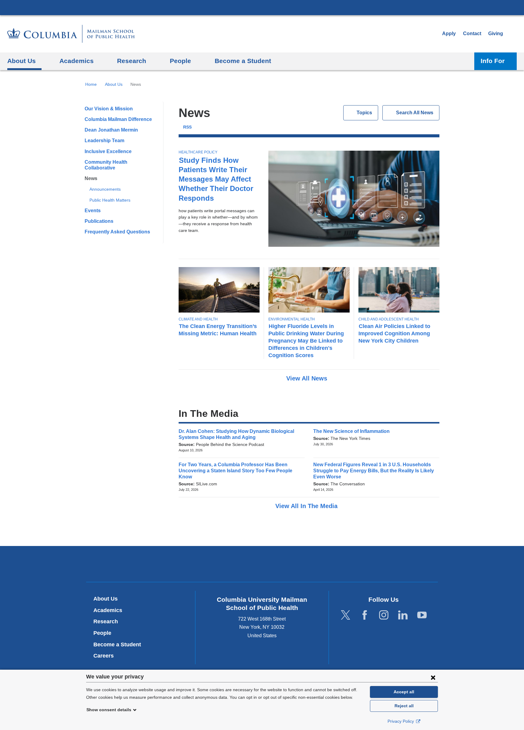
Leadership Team (104, 140)
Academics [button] (76, 60)
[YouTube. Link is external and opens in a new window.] (422, 615)
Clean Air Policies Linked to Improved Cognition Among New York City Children (394, 333)
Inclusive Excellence (108, 151)
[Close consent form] (433, 677)
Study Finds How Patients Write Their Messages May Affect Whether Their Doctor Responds (216, 179)
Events (93, 210)
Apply (449, 33)
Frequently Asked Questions (117, 231)
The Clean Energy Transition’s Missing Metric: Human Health (218, 330)
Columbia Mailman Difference (118, 119)
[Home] (71, 34)
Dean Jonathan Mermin (111, 129)
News (91, 178)
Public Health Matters (109, 200)
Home (91, 84)
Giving (495, 33)
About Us (114, 84)
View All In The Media (307, 506)
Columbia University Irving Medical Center (262, 7)
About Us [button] (21, 60)
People (102, 633)
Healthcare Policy (198, 152)
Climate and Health (198, 319)
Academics (107, 610)
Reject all (404, 705)
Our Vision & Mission (109, 108)
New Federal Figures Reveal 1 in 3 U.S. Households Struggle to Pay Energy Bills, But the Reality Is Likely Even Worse (373, 470)
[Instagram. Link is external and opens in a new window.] (384, 615)
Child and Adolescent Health (388, 319)
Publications (99, 221)
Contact (472, 33)
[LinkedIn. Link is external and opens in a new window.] (403, 615)
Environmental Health (291, 319)
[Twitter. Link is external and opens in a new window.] (346, 615)
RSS (187, 127)
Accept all (404, 691)
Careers (103, 656)
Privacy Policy (401, 721)
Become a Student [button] (243, 60)
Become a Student (117, 644)
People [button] (180, 60)
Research (105, 621)
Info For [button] (493, 60)
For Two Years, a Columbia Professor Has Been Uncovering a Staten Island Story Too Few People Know (235, 470)
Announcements (105, 189)
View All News (307, 378)
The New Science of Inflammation (353, 431)
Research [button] (131, 60)
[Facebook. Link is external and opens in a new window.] (365, 615)
